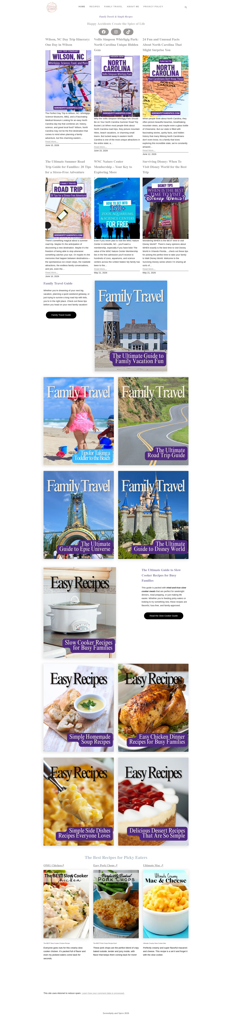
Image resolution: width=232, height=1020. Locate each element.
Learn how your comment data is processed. (103, 993)
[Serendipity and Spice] (52, 7)
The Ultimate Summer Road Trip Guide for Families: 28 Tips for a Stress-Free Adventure (68, 166)
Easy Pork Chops (104, 865)
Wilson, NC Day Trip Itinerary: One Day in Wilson (67, 42)
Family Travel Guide (61, 315)
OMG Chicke (52, 865)
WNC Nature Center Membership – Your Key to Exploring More (113, 166)
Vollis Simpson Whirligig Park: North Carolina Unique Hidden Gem (116, 44)
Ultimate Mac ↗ (153, 865)
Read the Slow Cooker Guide (164, 616)
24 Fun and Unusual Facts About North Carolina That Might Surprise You (162, 44)
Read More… (51, 141)
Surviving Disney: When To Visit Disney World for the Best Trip (165, 166)
